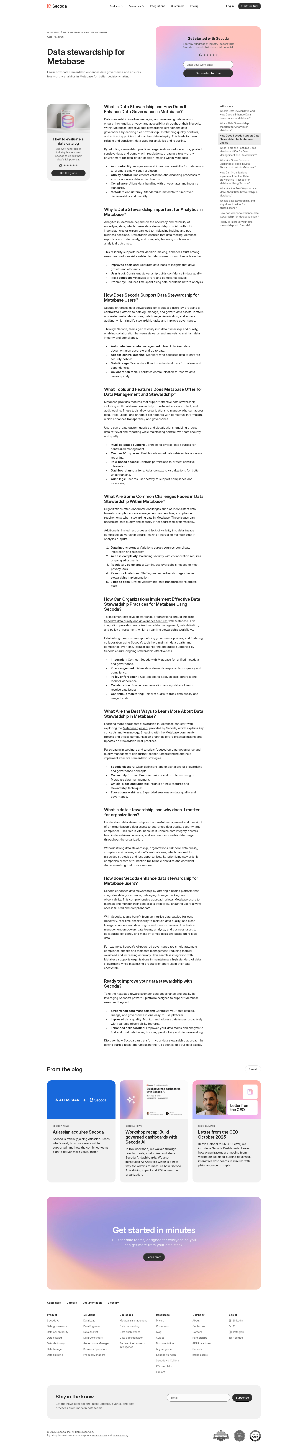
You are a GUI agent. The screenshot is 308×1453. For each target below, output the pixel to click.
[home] (57, 6)
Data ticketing (55, 1354)
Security (197, 1349)
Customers (177, 5)
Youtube (238, 1337)
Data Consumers (93, 1337)
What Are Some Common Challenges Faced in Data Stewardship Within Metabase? (238, 164)
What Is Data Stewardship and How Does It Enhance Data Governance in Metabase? (237, 114)
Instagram (238, 1331)
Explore (160, 1371)
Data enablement (130, 1331)
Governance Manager (96, 1343)
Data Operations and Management (85, 32)
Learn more (154, 1257)
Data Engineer (91, 1326)
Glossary (53, 32)
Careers (71, 1302)
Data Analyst (90, 1331)
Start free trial (249, 5)
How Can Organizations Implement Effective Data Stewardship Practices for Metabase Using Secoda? (235, 178)
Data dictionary (56, 1343)
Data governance (57, 1326)
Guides (160, 1337)
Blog (158, 1331)
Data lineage (54, 1349)
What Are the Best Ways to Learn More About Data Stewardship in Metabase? (239, 192)
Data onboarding (130, 1326)
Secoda (109, 307)
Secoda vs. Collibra (167, 1360)
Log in (230, 5)
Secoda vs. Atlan (166, 1354)
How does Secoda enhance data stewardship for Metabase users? (239, 214)
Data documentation (131, 1337)
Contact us (198, 1326)
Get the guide (68, 173)
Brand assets (200, 1354)
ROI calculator (164, 1366)
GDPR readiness (202, 1343)
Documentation (92, 1302)
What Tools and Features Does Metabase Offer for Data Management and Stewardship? (238, 151)
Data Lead (89, 1320)
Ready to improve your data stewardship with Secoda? (236, 223)
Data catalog (54, 1337)
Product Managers (94, 1354)
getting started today (118, 1044)
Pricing (194, 5)
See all (253, 1069)
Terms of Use (99, 1435)
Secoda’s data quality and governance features (136, 621)
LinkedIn (238, 1320)
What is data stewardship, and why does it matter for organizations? (237, 204)
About (195, 1320)
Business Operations (95, 1349)
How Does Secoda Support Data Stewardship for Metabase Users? (240, 139)
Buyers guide (164, 1349)
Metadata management (133, 1320)
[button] (116, 6)
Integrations (157, 5)
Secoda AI (53, 1320)
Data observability (57, 1331)
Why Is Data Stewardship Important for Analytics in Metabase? (234, 127)
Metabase (120, 128)
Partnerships (199, 1337)
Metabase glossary (135, 728)
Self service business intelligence (132, 1345)
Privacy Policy (120, 1435)
